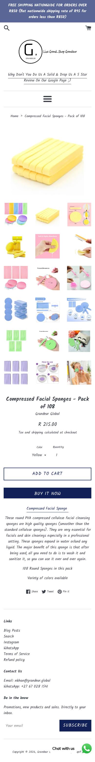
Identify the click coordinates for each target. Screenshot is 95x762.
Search (9, 636)
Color (39, 447)
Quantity (58, 447)
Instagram (11, 642)
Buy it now (47, 493)
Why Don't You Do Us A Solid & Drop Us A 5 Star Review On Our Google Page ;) (47, 77)
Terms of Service (17, 654)
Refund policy (14, 660)
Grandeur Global (47, 752)
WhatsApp (11, 648)
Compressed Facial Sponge (47, 509)
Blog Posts (12, 631)
